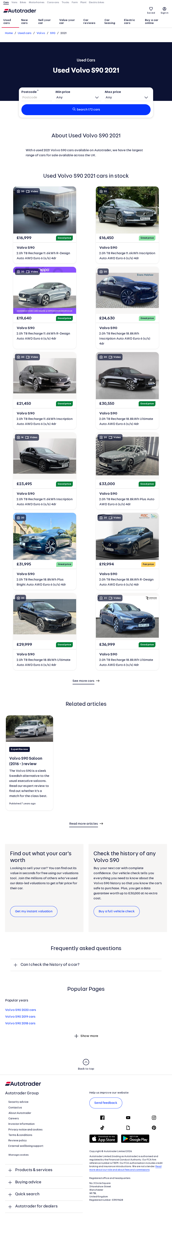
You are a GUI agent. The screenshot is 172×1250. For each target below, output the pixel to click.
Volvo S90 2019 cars (20, 1016)
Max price (113, 92)
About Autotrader (19, 1113)
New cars (24, 22)
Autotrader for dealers (36, 1206)
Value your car (67, 22)
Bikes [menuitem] (23, 2)
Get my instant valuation (33, 911)
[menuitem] (10, 22)
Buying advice (28, 1182)
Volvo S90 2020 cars (20, 1010)
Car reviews (89, 22)
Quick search (27, 1194)
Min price (62, 92)
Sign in (164, 13)
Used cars (7, 22)
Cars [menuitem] (6, 2)
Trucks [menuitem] (65, 2)
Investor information (21, 1124)
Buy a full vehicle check (117, 911)
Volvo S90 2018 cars (20, 1023)
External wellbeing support (25, 1146)
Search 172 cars (88, 109)
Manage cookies (18, 1155)
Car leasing (109, 22)
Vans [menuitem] (14, 2)
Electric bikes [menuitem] (96, 2)
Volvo (40, 33)
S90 (52, 33)
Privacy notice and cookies (25, 1129)
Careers (13, 1118)
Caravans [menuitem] (53, 2)
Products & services (33, 1170)
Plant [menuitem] (83, 2)
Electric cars (129, 22)
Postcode (29, 92)
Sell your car (44, 22)
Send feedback (105, 1103)
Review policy (17, 1140)
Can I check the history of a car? (50, 965)
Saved (151, 13)
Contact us (15, 1107)
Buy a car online (151, 22)
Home (9, 33)
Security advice (18, 1102)
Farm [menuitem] (75, 2)
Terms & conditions (20, 1135)
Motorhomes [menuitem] (36, 2)
